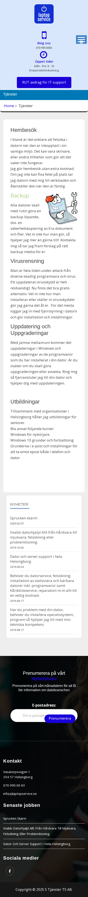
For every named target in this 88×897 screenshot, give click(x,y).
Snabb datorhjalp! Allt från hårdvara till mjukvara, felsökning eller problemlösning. (43, 537)
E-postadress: (44, 705)
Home (9, 105)
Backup (19, 195)
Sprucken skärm (23, 518)
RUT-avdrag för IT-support (44, 82)
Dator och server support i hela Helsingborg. (37, 844)
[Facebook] (10, 871)
